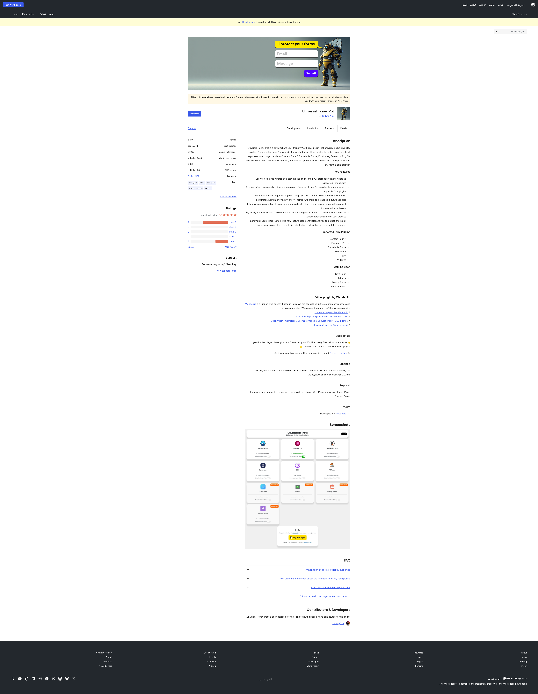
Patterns (419, 666)
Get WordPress (13, 5)
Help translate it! (247, 22)
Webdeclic (250, 304)
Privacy (523, 666)
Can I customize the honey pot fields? (330, 587)
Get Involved (210, 653)
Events (212, 657)
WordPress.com (103, 653)
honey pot (193, 183)
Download (195, 113)
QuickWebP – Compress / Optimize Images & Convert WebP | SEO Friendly (309, 320)
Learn (316, 653)
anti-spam (211, 183)
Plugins (420, 661)
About (524, 653)
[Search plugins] (497, 31)
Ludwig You (328, 116)
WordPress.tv (312, 666)
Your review (230, 246)
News (524, 657)
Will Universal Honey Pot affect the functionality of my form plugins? (315, 578)
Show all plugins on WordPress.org (330, 325)
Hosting (523, 661)
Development (294, 128)
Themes (419, 657)
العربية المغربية (494, 679)
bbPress (107, 661)
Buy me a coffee (338, 353)
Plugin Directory (519, 14)
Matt (108, 657)
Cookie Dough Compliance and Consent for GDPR (322, 316)
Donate (211, 661)
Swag (212, 666)
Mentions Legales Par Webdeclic (331, 312)
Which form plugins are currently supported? (327, 570)
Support (192, 128)
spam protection (196, 188)
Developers (314, 661)
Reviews (329, 128)
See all (191, 246)
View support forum (226, 270)
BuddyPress (105, 666)
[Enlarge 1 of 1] (346, 433)
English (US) (193, 176)
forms (202, 183)
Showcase (418, 653)
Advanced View (228, 196)
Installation (312, 128)
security (208, 188)
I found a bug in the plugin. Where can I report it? (325, 596)
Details (343, 128)
